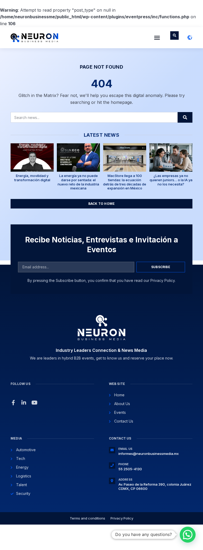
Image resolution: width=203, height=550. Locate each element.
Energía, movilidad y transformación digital (32, 178)
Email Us (125, 449)
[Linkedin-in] (23, 402)
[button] (157, 37)
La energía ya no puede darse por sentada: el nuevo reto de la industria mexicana (78, 182)
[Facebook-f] (13, 402)
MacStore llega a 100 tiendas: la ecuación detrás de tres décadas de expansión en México (124, 182)
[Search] (185, 117)
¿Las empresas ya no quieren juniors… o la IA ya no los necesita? (171, 180)
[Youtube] (34, 402)
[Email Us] (112, 450)
